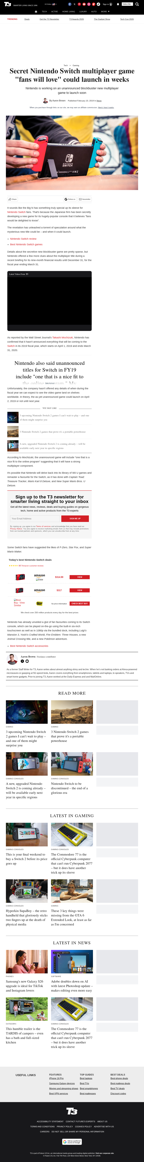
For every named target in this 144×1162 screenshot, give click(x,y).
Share (14, 199)
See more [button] (49, 383)
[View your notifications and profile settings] (118, 4)
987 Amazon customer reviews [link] (31, 566)
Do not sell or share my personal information (78, 1131)
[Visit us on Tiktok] (98, 4)
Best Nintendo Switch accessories (29, 646)
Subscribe (127, 4)
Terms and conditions (42, 1126)
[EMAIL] (27, 661)
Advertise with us (104, 1126)
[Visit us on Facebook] (69, 4)
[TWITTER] (23, 661)
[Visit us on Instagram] (89, 4)
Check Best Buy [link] (80, 604)
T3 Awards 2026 (76, 19)
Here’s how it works (106, 107)
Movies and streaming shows (63, 1088)
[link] (19, 577)
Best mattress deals (120, 1083)
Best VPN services (58, 1093)
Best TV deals (118, 1088)
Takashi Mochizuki (62, 337)
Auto (94, 11)
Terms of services (43, 526)
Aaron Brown (59, 100)
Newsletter (86, 199)
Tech (44, 11)
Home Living (68, 11)
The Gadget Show (102, 19)
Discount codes (118, 1093)
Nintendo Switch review (23, 238)
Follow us (71, 199)
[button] (49, 576)
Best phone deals (119, 1078)
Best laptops (86, 1078)
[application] (49, 301)
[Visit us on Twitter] (74, 4)
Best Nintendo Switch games (26, 244)
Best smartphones (89, 1088)
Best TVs (84, 1083)
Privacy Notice (16, 529)
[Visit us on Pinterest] (79, 4)
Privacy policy (65, 1126)
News (99, 101)
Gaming (76, 65)
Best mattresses (88, 1093)
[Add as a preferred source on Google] (72, 1142)
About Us (102, 1121)
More (104, 11)
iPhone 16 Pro (56, 1078)
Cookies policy (83, 1126)
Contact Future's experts (80, 1121)
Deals (27, 19)
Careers (44, 1131)
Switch (11, 346)
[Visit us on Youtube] (84, 4)
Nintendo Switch (16, 212)
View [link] (79, 577)
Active (54, 11)
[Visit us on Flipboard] (93, 4)
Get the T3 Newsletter (49, 19)
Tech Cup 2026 (127, 19)
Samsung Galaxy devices (62, 1083)
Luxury (83, 11)
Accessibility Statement (50, 1121)
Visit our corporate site (104, 1153)
